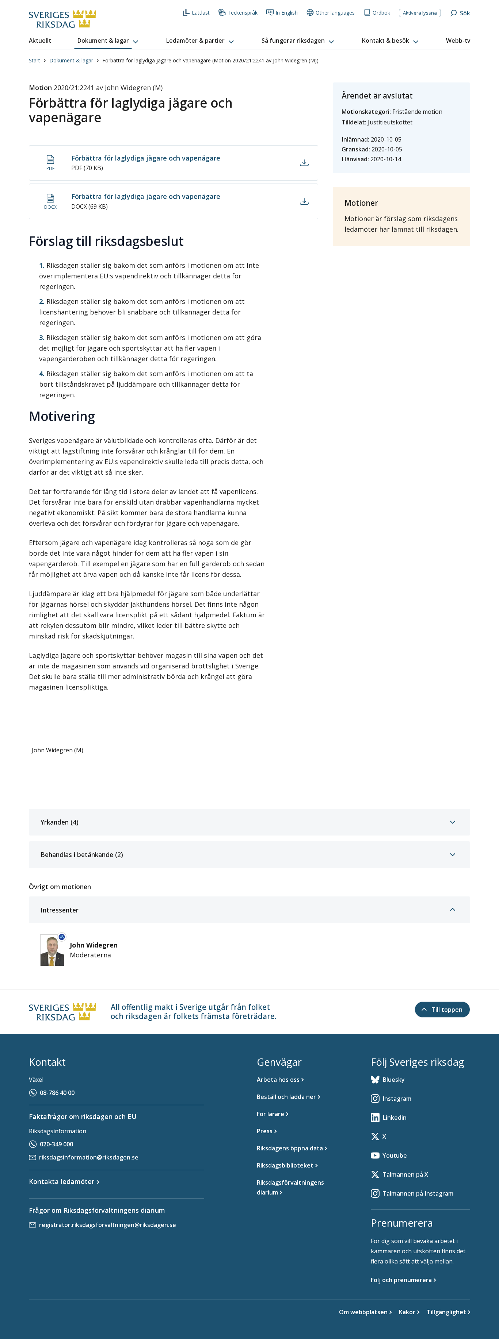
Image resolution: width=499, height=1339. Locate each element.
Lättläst (201, 12)
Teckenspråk (243, 12)
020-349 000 (56, 1144)
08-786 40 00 (57, 1093)
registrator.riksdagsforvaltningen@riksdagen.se (107, 1225)
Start (34, 60)
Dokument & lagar (71, 60)
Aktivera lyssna (420, 12)
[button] (108, 41)
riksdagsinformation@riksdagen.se (88, 1157)
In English (286, 12)
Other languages (335, 12)
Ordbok (381, 12)
